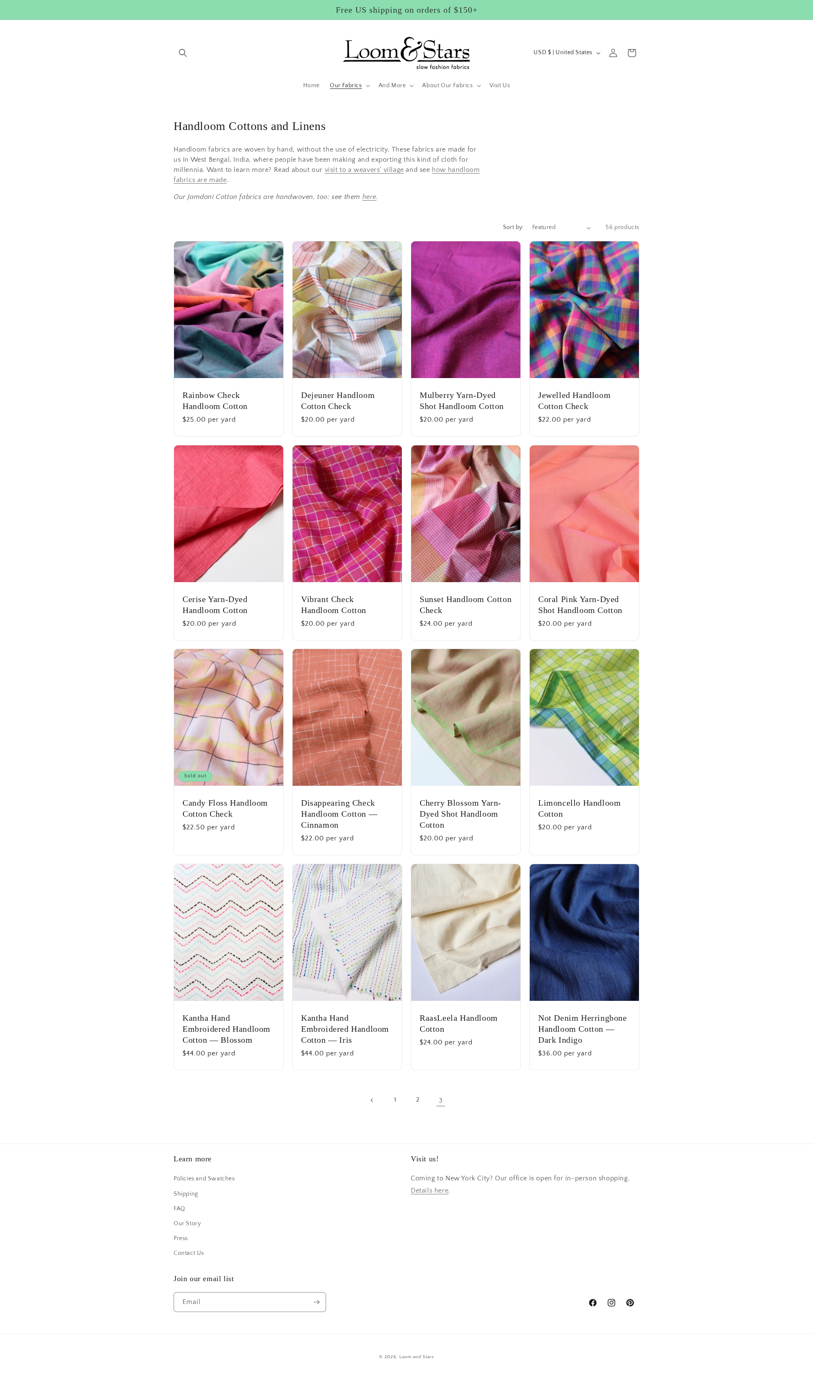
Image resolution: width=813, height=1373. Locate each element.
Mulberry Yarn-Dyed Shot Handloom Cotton (462, 400)
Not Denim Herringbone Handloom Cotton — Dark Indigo (582, 1028)
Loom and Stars (416, 1356)
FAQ (179, 1208)
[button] (183, 53)
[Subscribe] (316, 1302)
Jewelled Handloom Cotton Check (574, 400)
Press (181, 1238)
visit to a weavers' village (364, 170)
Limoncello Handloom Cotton (579, 808)
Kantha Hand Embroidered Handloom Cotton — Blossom (227, 1028)
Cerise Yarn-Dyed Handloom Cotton (215, 604)
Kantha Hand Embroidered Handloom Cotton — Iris (345, 1028)
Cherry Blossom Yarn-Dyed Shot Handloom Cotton (460, 813)
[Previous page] (372, 1100)
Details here (429, 1190)
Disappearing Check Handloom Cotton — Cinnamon (339, 813)
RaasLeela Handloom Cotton (459, 1023)
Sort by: (513, 227)
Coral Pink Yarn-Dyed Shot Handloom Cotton (580, 604)
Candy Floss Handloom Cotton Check (225, 808)
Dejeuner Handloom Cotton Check (338, 400)
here (369, 197)
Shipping (186, 1194)
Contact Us (189, 1253)
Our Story (187, 1223)
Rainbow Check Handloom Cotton (215, 400)
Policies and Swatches (204, 1178)
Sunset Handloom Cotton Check (466, 604)
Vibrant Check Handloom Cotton (333, 604)
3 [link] (441, 1100)
